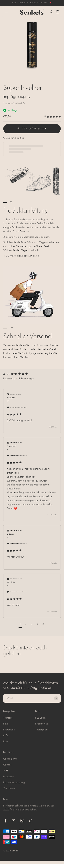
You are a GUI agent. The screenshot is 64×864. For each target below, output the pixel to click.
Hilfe (5, 735)
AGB (5, 770)
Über (5, 741)
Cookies (7, 765)
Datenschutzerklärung (14, 782)
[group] (32, 374)
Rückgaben (9, 729)
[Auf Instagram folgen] (22, 820)
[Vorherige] (3, 3)
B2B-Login (40, 718)
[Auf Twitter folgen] (14, 820)
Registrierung (41, 724)
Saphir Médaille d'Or (14, 103)
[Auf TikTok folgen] (30, 820)
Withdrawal (9, 788)
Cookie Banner (10, 759)
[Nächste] (60, 3)
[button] (20, 625)
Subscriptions (41, 729)
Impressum (8, 776)
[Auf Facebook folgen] (5, 820)
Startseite (8, 718)
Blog (5, 724)
